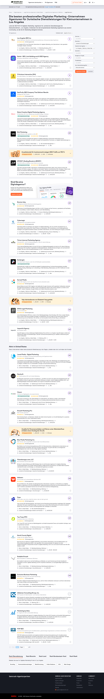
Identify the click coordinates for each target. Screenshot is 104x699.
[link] (49, 2)
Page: (21, 647)
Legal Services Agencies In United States (33, 12)
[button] (85, 2)
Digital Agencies (18, 12)
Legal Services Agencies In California (54, 12)
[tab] (16, 656)
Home (10, 12)
